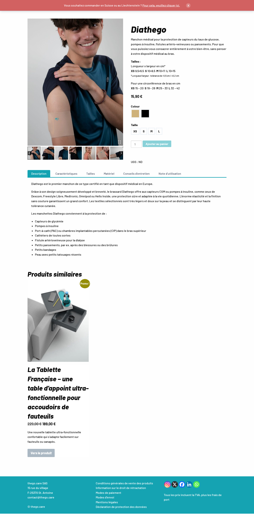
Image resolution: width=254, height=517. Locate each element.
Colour (135, 106)
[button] (34, 153)
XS (135, 131)
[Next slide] (121, 153)
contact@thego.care (41, 497)
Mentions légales (107, 502)
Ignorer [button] (185, 5)
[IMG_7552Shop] (75, 82)
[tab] (39, 173)
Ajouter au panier (157, 144)
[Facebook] (182, 484)
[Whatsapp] (196, 484)
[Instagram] (167, 484)
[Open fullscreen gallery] (119, 142)
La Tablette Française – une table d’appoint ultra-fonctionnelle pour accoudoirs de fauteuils (58, 392)
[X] (174, 484)
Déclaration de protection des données (121, 506)
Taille (134, 125)
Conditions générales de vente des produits (124, 483)
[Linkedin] (189, 484)
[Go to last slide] (29, 153)
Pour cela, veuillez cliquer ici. (161, 5)
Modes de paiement (108, 492)
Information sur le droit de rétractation (121, 488)
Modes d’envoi (105, 497)
